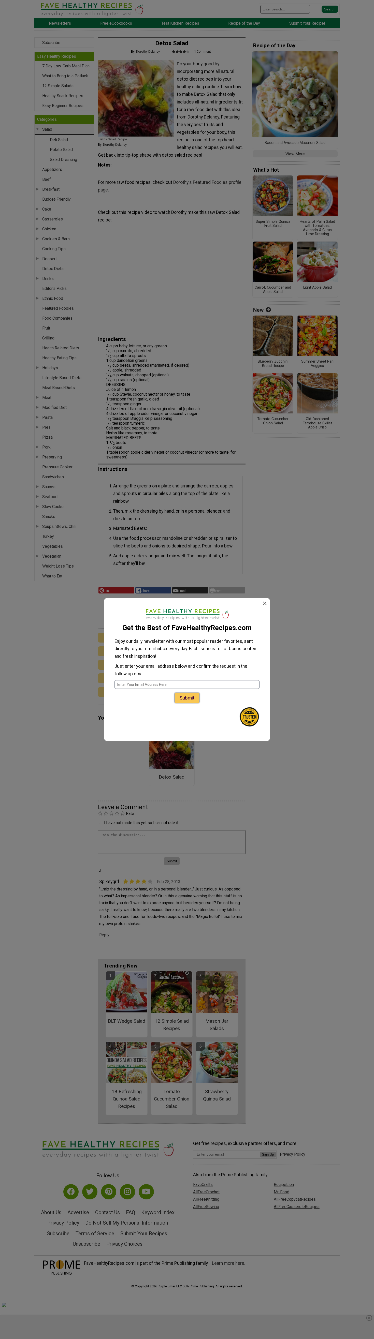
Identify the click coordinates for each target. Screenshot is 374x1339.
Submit (187, 698)
